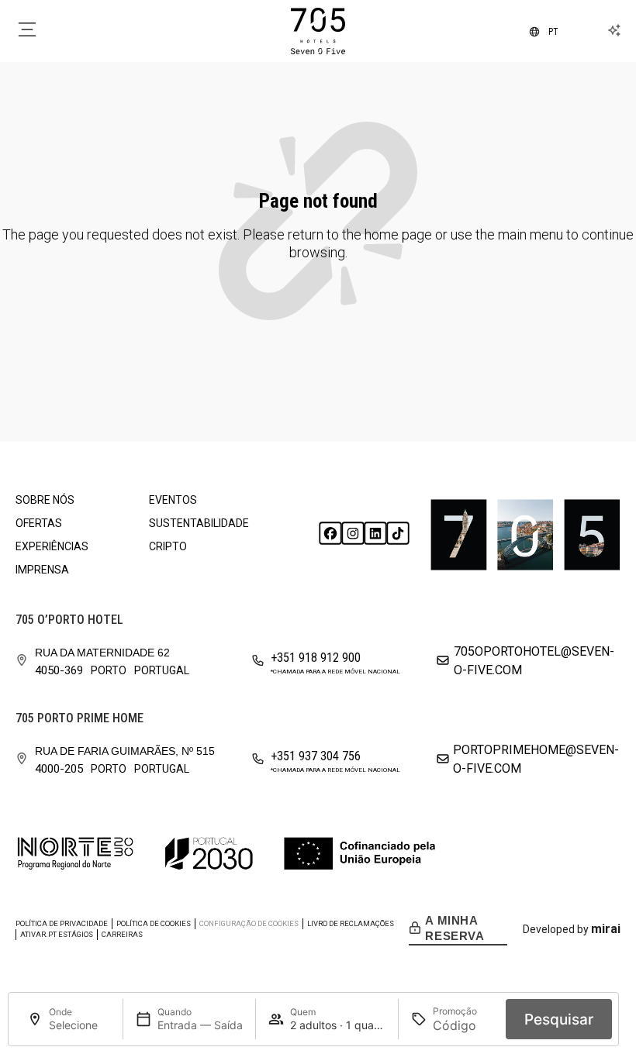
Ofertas (39, 523)
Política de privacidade (62, 923)
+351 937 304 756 (316, 756)
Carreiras (122, 934)
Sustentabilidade (199, 523)
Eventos (173, 500)
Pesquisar (558, 1019)
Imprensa (42, 569)
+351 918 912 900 (316, 657)
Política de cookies (153, 923)
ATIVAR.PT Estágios (56, 934)
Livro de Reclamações (350, 923)
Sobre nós (45, 500)
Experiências (52, 546)
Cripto (168, 546)
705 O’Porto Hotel (69, 619)
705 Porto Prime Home (79, 718)
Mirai (605, 928)
